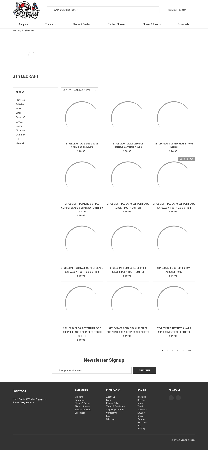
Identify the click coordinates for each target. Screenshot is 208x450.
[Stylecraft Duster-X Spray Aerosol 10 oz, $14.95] (174, 243)
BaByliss (20, 104)
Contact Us (111, 413)
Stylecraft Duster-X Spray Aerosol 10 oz (173, 269)
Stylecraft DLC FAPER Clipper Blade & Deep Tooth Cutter (128, 269)
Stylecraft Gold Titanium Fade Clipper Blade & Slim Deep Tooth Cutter (82, 332)
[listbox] (85, 90)
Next (190, 350)
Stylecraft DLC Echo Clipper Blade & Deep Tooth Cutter (128, 205)
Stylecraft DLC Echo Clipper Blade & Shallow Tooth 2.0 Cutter (174, 205)
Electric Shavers (116, 24)
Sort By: (66, 89)
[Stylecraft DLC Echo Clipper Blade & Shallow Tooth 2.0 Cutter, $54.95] (174, 178)
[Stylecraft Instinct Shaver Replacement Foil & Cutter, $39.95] (174, 303)
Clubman (20, 130)
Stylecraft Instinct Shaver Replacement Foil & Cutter (174, 330)
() (194, 10)
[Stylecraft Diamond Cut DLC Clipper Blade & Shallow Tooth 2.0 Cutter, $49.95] (82, 178)
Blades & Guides (81, 24)
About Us (110, 397)
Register (182, 10)
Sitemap (110, 419)
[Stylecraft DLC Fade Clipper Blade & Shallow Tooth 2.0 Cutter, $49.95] (82, 243)
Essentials (183, 24)
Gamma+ (20, 134)
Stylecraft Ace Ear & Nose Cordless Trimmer (82, 145)
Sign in (171, 10)
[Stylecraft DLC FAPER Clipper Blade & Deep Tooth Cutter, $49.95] (128, 243)
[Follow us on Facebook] (171, 397)
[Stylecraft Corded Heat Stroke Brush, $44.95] (174, 118)
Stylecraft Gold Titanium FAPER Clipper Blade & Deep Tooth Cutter (128, 330)
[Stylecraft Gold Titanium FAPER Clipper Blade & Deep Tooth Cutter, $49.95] (128, 303)
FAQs (108, 400)
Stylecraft (21, 117)
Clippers (23, 24)
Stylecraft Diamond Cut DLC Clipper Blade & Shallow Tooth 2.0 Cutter (82, 207)
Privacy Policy (112, 403)
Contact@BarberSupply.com (33, 399)
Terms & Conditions (115, 406)
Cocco (19, 126)
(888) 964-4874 (27, 402)
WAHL (19, 113)
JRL (18, 139)
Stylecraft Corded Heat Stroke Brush (173, 145)
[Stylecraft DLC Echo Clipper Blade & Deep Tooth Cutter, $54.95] (128, 178)
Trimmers (50, 24)
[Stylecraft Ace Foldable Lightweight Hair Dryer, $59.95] (128, 118)
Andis (18, 108)
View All (20, 143)
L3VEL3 (19, 121)
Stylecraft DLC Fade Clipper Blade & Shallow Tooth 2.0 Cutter (82, 269)
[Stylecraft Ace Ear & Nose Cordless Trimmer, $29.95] (82, 118)
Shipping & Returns (115, 409)
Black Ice (20, 100)
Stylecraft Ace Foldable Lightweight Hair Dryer (128, 145)
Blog (108, 416)
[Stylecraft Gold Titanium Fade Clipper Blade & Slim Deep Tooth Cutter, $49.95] (82, 303)
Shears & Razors (152, 24)
